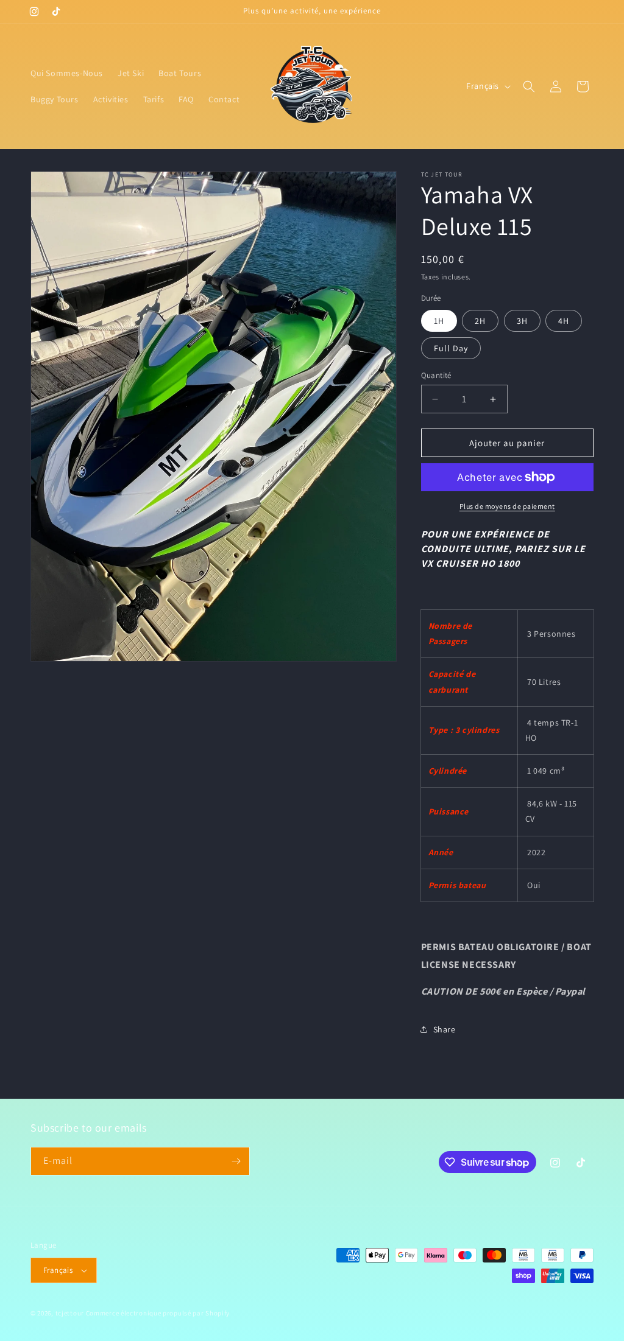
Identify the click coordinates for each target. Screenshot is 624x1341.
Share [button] (444, 1029)
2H (480, 320)
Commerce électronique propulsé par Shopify (158, 1313)
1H (439, 320)
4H (563, 320)
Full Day (451, 348)
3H (522, 320)
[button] (529, 86)
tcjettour (69, 1313)
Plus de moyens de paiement (507, 506)
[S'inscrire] (235, 1161)
